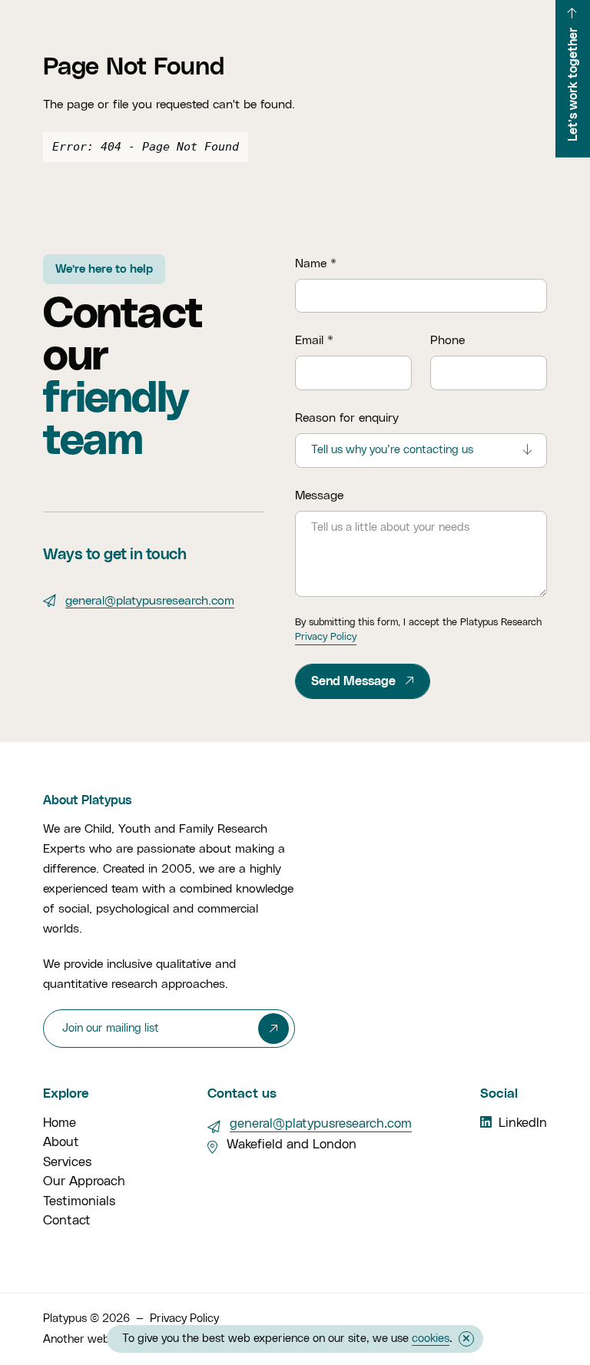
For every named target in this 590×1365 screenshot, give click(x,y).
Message (319, 495)
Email (314, 340)
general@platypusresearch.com (149, 601)
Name (315, 263)
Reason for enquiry (347, 418)
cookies (430, 1338)
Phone (447, 340)
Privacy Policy (325, 637)
